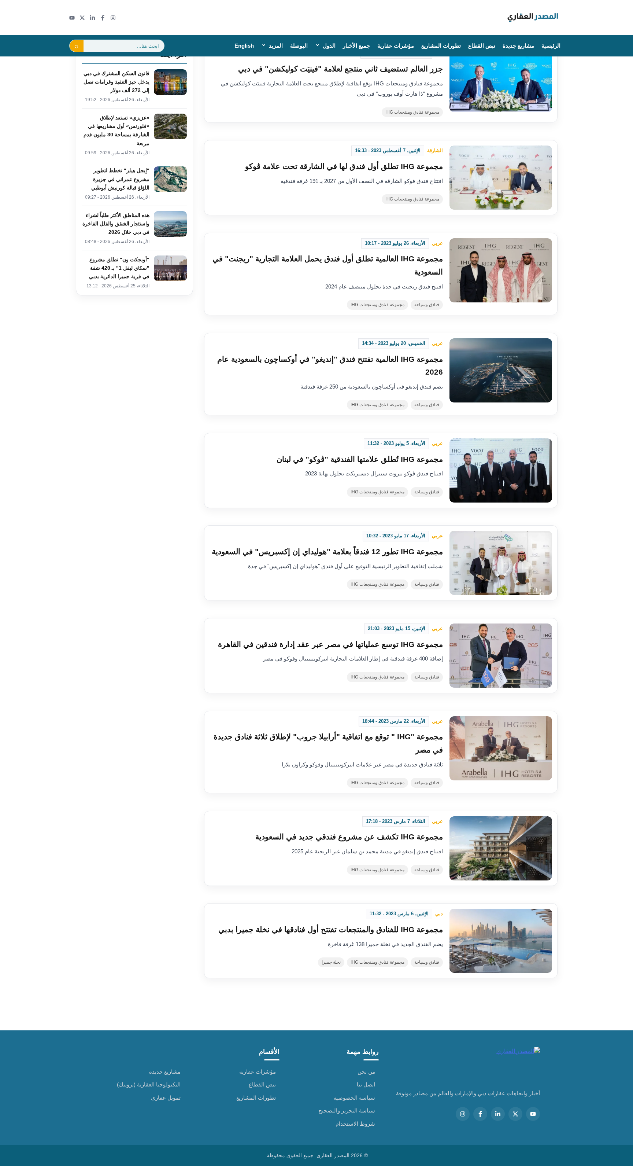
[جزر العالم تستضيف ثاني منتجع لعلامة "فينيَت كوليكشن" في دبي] (500, 80)
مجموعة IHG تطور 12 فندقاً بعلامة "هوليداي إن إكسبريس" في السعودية (327, 551)
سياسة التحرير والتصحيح (346, 1110)
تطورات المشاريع (441, 46)
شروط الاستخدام (355, 1124)
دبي (439, 913)
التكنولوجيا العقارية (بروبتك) (149, 1084)
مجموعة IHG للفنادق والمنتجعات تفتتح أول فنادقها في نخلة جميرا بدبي (330, 929)
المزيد (276, 46)
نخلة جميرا (331, 962)
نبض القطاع (481, 46)
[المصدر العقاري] (533, 17)
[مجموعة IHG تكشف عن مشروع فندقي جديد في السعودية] (500, 848)
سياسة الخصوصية (354, 1098)
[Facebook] (103, 18)
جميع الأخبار (356, 46)
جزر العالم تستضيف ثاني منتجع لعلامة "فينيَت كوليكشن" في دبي (340, 69)
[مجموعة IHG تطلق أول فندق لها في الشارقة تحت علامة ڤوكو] (500, 178)
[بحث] (77, 46)
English (244, 46)
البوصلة (299, 46)
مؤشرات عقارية (395, 46)
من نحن (366, 1071)
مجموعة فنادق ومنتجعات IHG (412, 112)
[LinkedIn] (92, 18)
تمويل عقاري (166, 1098)
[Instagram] (113, 18)
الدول (329, 46)
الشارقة (435, 150)
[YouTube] (72, 18)
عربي (437, 243)
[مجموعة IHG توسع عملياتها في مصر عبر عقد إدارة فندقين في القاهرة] (500, 656)
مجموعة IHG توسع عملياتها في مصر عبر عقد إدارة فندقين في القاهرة (330, 644)
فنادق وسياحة (426, 304)
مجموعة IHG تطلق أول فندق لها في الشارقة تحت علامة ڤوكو (344, 166)
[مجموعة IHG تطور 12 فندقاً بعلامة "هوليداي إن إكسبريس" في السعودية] (500, 563)
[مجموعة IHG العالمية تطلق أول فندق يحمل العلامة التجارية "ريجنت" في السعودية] (500, 270)
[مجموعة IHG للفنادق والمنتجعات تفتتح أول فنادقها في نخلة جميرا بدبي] (500, 941)
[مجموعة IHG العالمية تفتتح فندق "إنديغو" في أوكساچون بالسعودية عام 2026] (500, 370)
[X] (82, 18)
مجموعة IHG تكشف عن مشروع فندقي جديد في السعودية (349, 836)
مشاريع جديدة (518, 46)
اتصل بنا (366, 1084)
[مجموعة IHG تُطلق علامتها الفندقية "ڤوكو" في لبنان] (500, 470)
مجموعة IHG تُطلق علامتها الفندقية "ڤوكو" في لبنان (360, 459)
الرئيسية (550, 46)
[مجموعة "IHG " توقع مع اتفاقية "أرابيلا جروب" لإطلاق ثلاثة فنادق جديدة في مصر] (500, 748)
